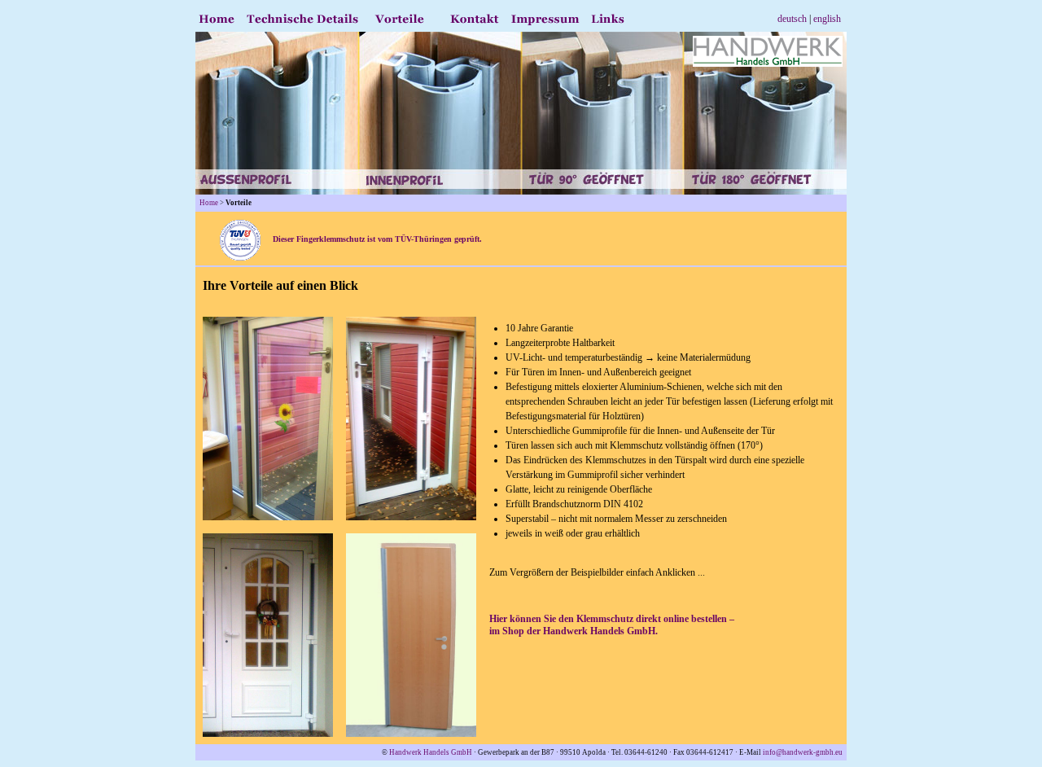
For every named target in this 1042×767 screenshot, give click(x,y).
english (827, 18)
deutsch (792, 18)
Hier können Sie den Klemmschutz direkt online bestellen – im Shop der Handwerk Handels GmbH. (611, 625)
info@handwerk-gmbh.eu (803, 752)
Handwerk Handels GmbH (430, 752)
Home (208, 203)
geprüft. (467, 238)
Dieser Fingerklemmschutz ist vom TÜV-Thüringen (356, 238)
